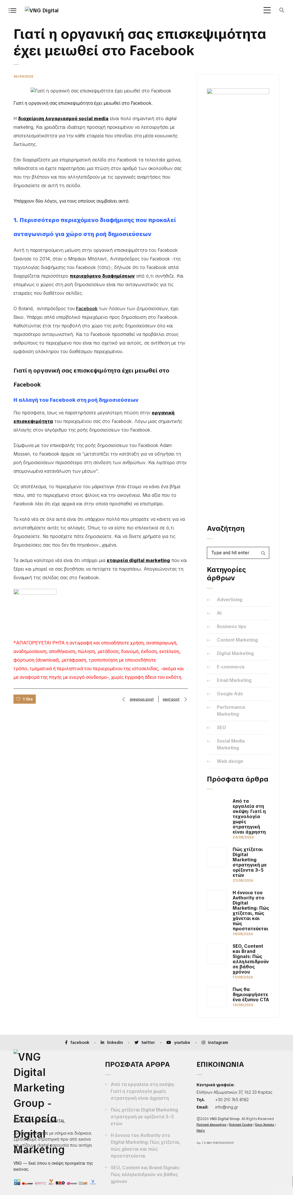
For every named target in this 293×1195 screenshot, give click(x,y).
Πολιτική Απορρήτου (211, 1125)
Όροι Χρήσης (264, 1125)
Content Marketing (237, 640)
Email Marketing (234, 680)
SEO (221, 728)
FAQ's (201, 1131)
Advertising (229, 600)
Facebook (87, 309)
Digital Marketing (235, 653)
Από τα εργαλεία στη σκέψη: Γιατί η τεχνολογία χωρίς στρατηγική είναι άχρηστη (249, 817)
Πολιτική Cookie (240, 1125)
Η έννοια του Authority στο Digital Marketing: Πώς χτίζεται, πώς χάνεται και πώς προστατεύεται (251, 910)
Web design (230, 761)
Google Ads (230, 694)
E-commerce (231, 667)
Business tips (231, 627)
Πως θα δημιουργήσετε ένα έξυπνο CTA (251, 994)
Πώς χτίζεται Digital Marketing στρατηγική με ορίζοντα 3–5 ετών (250, 862)
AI (219, 613)
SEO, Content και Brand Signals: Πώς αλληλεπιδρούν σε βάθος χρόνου (251, 959)
